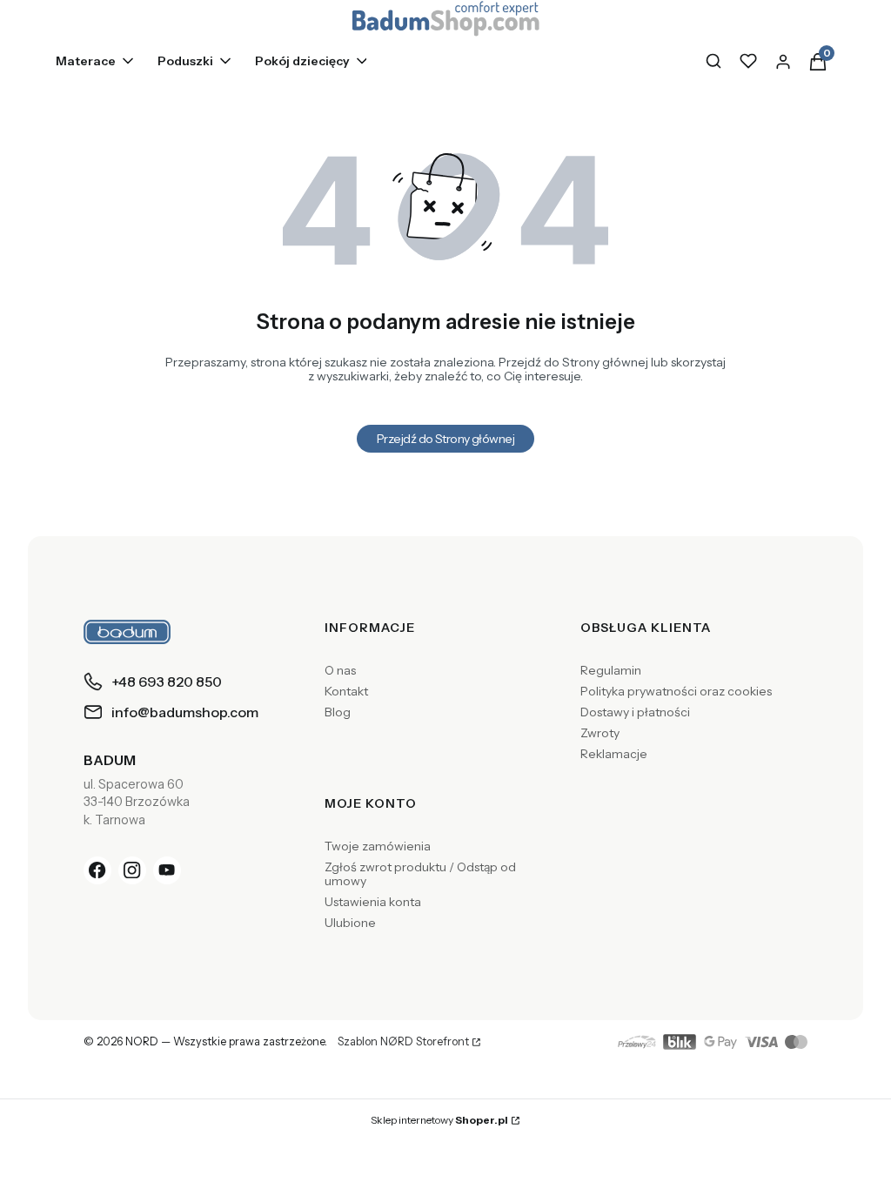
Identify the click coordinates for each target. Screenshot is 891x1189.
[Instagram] (132, 870)
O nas (340, 670)
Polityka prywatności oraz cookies (676, 691)
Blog (338, 712)
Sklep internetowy (439, 1119)
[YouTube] (167, 870)
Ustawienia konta (373, 902)
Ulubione (350, 922)
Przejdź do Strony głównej (445, 439)
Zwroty (600, 733)
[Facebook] (97, 870)
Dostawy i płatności (635, 712)
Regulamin (610, 670)
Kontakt (346, 691)
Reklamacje (613, 754)
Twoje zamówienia (378, 846)
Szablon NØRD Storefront (403, 1042)
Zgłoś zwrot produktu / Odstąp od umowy (420, 874)
